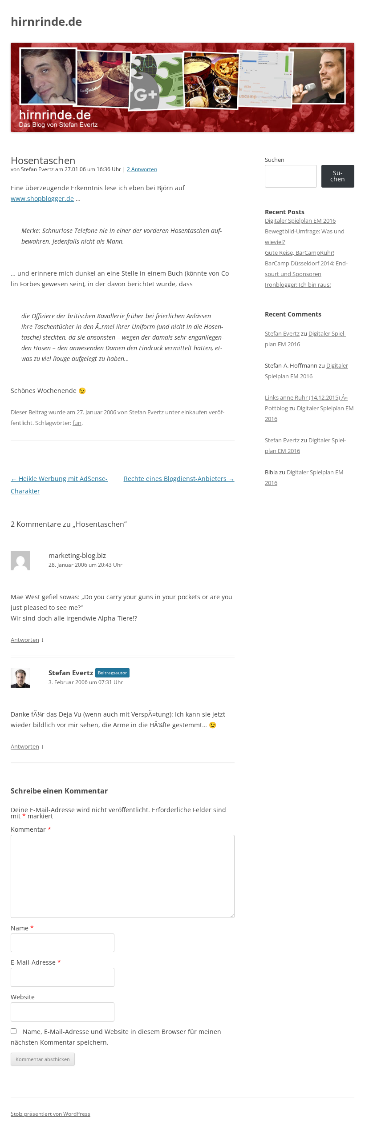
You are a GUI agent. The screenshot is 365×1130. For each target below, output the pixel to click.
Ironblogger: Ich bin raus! (298, 284)
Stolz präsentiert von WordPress (50, 1114)
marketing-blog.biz (77, 555)
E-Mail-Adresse (36, 962)
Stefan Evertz (146, 412)
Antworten (25, 640)
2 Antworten (142, 169)
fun (77, 423)
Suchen (274, 160)
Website (23, 997)
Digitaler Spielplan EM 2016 (300, 220)
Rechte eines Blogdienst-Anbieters (179, 478)
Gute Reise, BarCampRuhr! (299, 252)
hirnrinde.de (46, 21)
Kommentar (31, 829)
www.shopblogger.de (42, 198)
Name (22, 928)
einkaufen (194, 412)
